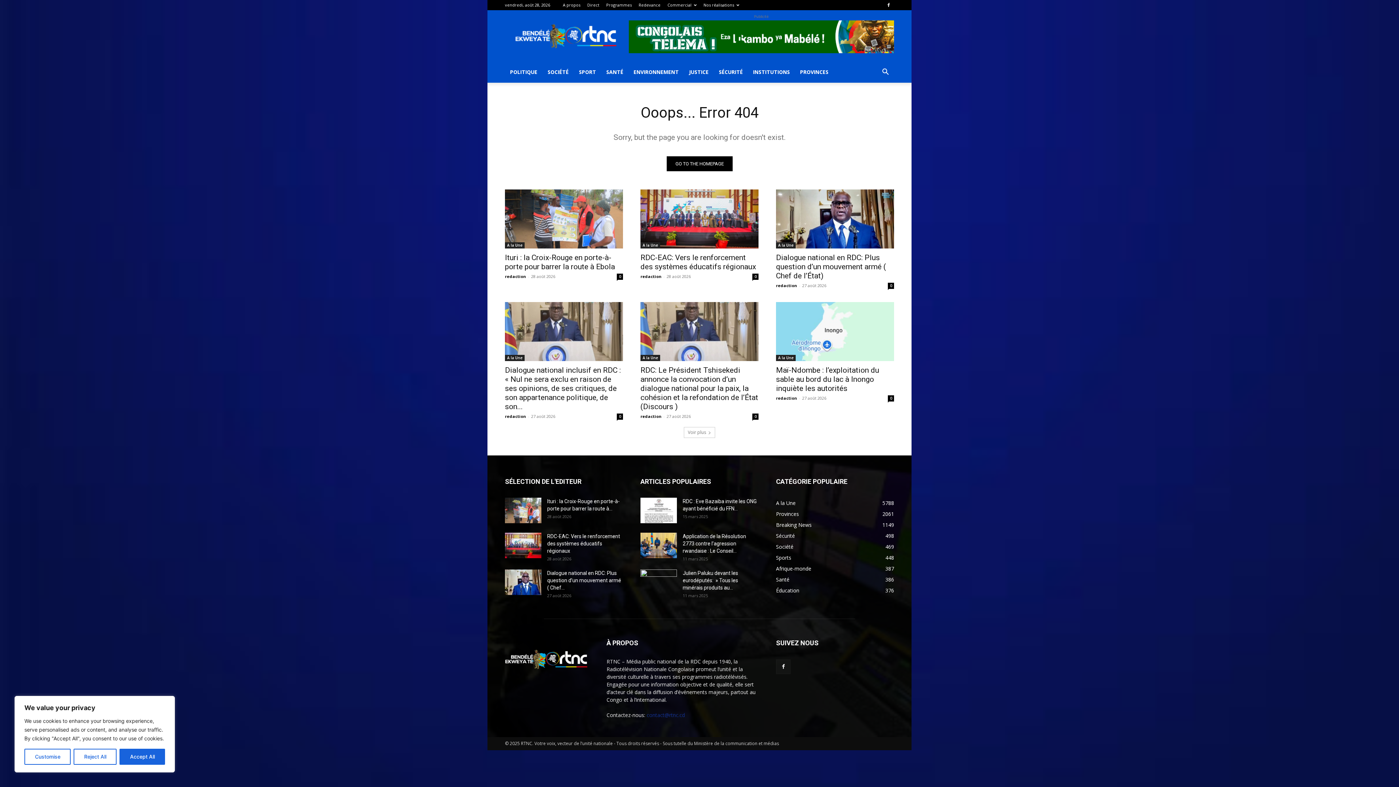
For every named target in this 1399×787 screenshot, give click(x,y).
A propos (571, 5)
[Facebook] (888, 5)
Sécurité (731, 71)
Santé (614, 71)
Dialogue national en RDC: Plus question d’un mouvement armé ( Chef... (584, 580)
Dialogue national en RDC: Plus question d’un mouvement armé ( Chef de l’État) (831, 266)
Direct (593, 5)
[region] (95, 734)
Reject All (95, 756)
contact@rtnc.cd (666, 715)
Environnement (656, 71)
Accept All (142, 756)
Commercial (679, 5)
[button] (885, 72)
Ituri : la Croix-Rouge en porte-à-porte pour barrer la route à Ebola (560, 262)
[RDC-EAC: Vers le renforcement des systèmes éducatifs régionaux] (699, 218)
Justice (699, 71)
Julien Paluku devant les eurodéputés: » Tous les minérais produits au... (710, 580)
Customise (47, 756)
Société (558, 71)
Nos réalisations (719, 5)
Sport (587, 71)
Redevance (650, 5)
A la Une (514, 245)
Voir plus (697, 432)
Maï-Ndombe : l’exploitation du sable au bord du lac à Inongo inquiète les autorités (827, 379)
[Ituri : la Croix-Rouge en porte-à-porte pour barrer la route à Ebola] (564, 218)
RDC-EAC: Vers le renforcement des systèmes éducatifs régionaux (698, 262)
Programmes (619, 5)
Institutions (771, 71)
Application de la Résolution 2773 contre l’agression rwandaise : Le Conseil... (714, 543)
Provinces (814, 71)
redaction (515, 276)
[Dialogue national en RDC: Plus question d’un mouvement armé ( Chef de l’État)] (835, 218)
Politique (523, 71)
